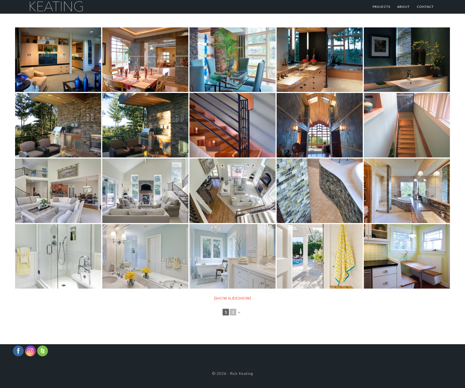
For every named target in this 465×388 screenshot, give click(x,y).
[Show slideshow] (232, 298)
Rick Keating (82, 6)
